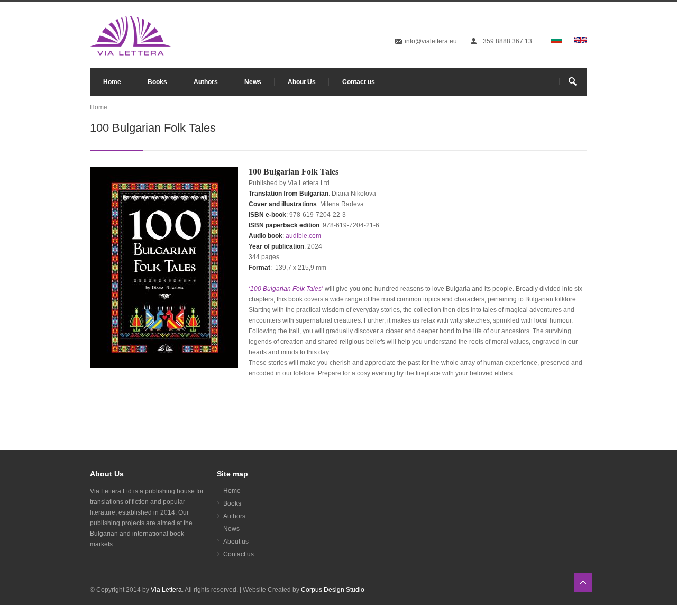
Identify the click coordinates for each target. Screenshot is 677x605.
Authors (206, 82)
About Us (302, 82)
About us (236, 541)
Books (157, 82)
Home (112, 82)
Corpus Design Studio (332, 589)
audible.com (303, 236)
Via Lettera (166, 589)
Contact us (358, 82)
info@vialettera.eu (431, 41)
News (252, 82)
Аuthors (234, 516)
